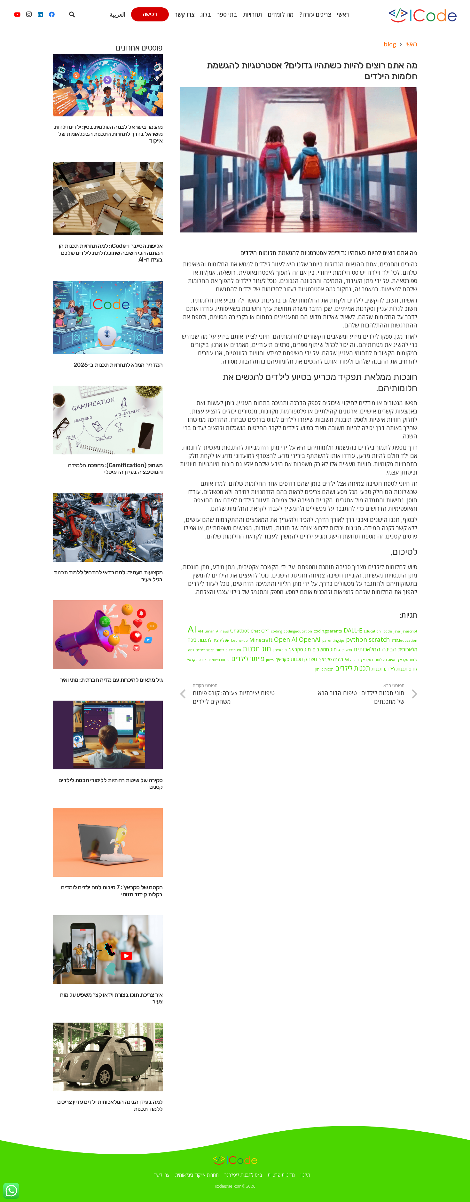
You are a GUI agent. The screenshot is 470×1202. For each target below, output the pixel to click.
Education (372, 631)
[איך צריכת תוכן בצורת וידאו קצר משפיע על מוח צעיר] (108, 949)
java (397, 631)
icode (387, 631)
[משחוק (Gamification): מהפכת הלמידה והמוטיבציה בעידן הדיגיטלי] (108, 420)
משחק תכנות (304, 659)
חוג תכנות (257, 648)
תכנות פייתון (324, 669)
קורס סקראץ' (196, 659)
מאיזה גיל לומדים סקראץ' (378, 659)
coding (276, 631)
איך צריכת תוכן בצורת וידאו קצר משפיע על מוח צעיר (111, 998)
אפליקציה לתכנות (214, 640)
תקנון (305, 1175)
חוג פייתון (280, 650)
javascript (409, 631)
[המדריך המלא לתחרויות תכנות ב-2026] (108, 317)
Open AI (285, 639)
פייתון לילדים (247, 658)
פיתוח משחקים (219, 659)
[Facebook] (52, 14)
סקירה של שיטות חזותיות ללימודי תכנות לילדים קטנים (111, 784)
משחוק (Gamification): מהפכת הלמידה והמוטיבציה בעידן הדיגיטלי (115, 469)
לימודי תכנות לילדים (210, 650)
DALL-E (353, 630)
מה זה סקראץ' (330, 659)
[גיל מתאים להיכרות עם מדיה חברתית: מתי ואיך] (108, 634)
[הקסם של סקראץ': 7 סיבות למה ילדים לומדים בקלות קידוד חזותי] (108, 842)
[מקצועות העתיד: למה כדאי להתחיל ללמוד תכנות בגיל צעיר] (108, 527)
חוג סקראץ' (299, 649)
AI (192, 629)
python (356, 639)
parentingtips (333, 640)
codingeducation (298, 631)
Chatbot (239, 630)
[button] (138, 14)
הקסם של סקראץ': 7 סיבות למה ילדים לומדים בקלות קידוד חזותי (112, 891)
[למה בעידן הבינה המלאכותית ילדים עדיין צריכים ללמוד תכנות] (108, 1057)
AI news (222, 631)
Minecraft (260, 639)
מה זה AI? (352, 659)
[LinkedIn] (40, 14)
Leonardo (239, 640)
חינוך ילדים (233, 650)
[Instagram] (29, 14)
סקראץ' (282, 659)
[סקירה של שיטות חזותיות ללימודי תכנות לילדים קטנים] (108, 735)
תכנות (377, 669)
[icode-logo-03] (422, 14)
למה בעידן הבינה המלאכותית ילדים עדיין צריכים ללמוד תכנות (110, 1105)
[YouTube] (17, 14)
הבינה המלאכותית (375, 649)
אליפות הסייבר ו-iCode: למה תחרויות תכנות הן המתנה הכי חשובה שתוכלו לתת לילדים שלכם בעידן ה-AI (111, 252)
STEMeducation (404, 640)
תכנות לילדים (352, 668)
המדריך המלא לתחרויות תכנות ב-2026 (118, 364)
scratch (379, 639)
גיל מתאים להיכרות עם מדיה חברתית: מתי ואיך (111, 679)
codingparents (328, 631)
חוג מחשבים (324, 649)
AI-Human (206, 631)
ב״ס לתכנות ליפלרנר (243, 1175)
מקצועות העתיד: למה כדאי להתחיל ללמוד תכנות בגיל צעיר (108, 576)
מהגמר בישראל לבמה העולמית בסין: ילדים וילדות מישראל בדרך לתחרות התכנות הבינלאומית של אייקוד (108, 133)
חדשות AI (345, 650)
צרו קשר (161, 1175)
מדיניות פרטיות (281, 1175)
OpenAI (310, 639)
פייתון (270, 659)
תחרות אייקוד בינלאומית (197, 1175)
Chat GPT (260, 631)
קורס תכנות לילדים (400, 669)
